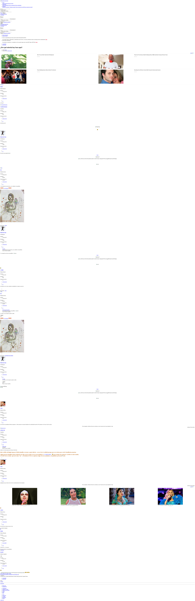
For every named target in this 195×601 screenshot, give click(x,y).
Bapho (6, 49)
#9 (2, 422)
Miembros (4, 6)
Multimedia (4, 4)
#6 (2, 284)
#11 (3, 481)
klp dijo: (3, 248)
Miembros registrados (5, 7)
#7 (2, 308)
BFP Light (4, 585)
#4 (2, 184)
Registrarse (2, 583)
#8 (2, 377)
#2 (2, 121)
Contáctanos (4, 588)
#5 (2, 247)
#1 (2, 101)
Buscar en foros (10, 3)
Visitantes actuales (12, 7)
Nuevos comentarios (12, 5)
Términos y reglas (5, 589)
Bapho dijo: (4, 446)
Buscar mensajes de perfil (28, 7)
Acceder (1, 581)
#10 (3, 444)
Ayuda (3, 591)
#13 (3, 545)
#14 (3, 568)
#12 (3, 524)
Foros (3, 2)
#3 (2, 151)
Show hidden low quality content (5, 573)
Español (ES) (4, 586)
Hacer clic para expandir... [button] (6, 250)
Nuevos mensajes (5, 3)
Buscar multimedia (18, 5)
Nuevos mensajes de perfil (20, 7)
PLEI (97, 255)
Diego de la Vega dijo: (6, 309)
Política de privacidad (5, 590)
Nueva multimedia (5, 5)
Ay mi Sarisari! (5, 188)
